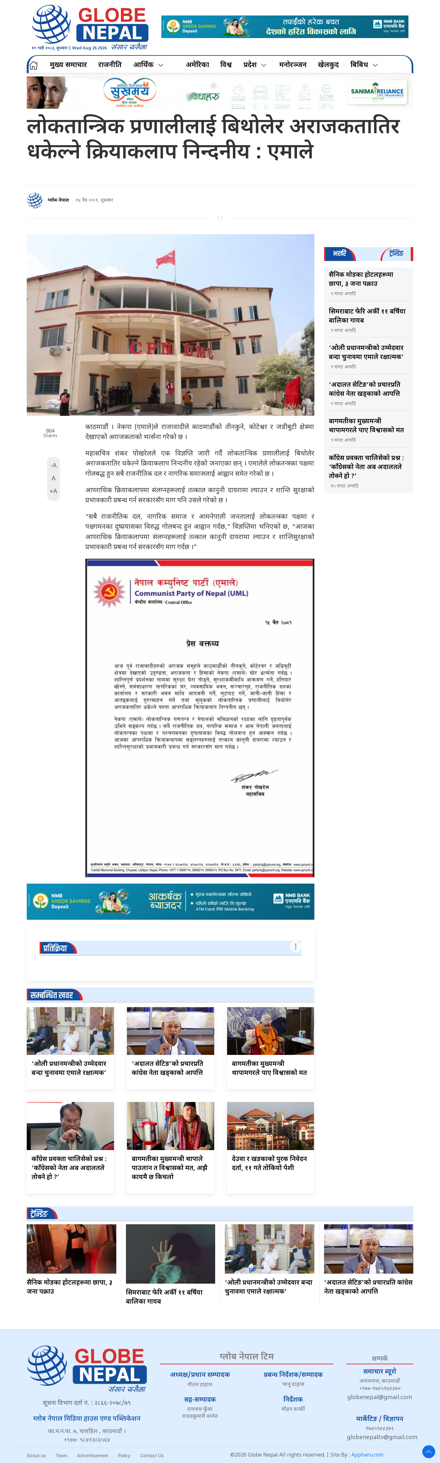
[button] (428, 1451)
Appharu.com (367, 1455)
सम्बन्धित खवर (52, 995)
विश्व (226, 65)
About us (36, 1455)
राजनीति (110, 65)
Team (61, 1455)
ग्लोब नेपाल (58, 200)
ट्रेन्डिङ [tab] (396, 253)
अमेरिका (197, 65)
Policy (124, 1455)
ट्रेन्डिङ (39, 1214)
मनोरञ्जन (293, 65)
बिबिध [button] (359, 65)
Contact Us (152, 1455)
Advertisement (92, 1455)
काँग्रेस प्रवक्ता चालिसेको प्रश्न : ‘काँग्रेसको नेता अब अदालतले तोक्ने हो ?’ (69, 1168)
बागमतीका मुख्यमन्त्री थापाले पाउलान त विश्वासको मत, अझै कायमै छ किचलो (169, 1168)
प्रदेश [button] (250, 65)
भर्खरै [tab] (339, 253)
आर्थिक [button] (143, 65)
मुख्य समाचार (68, 65)
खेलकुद (328, 65)
